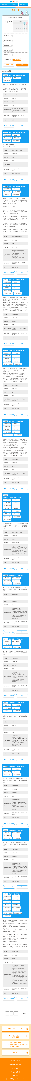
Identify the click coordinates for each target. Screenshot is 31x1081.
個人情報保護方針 (15, 1064)
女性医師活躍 (7, 80)
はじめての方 (15, 1061)
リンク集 (15, 1076)
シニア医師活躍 (7, 519)
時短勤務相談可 (16, 502)
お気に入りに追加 (9, 125)
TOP (3, 14)
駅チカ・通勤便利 (8, 77)
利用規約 (15, 1068)
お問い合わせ (15, 1072)
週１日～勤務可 (7, 505)
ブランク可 (7, 140)
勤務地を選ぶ (7, 40)
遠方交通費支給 (16, 910)
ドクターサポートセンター (15, 1029)
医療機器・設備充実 (8, 293)
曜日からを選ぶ (8, 35)
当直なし (16, 282)
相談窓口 (15, 1053)
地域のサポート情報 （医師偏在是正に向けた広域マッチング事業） (15, 1044)
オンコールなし (16, 285)
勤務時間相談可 (7, 135)
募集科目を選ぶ (8, 45)
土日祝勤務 (7, 502)
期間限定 (7, 287)
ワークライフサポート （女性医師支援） (15, 1036)
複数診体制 (16, 188)
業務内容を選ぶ (8, 50)
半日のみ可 (7, 285)
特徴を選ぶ (8, 59)
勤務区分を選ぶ (8, 55)
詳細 (22, 125)
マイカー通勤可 (16, 191)
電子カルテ (16, 77)
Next (26, 21)
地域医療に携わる (8, 516)
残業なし (16, 500)
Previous (15, 21)
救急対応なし (7, 511)
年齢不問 (16, 135)
